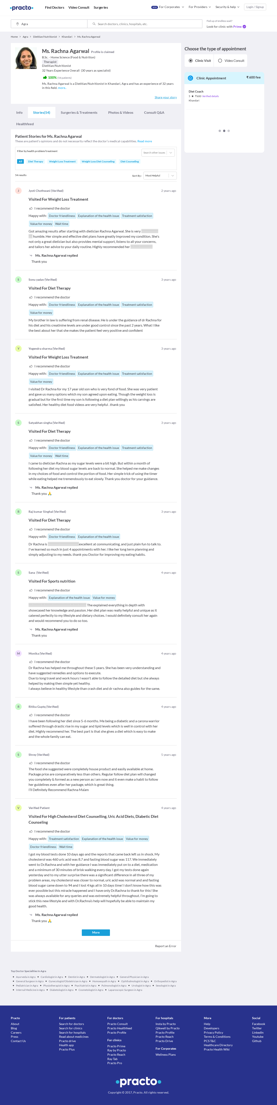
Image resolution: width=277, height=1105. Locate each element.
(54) (41, 112)
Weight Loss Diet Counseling (98, 161)
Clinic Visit (203, 60)
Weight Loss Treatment (62, 161)
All (20, 161)
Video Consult (235, 60)
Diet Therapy (35, 161)
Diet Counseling (130, 161)
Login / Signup (255, 7)
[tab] (19, 112)
